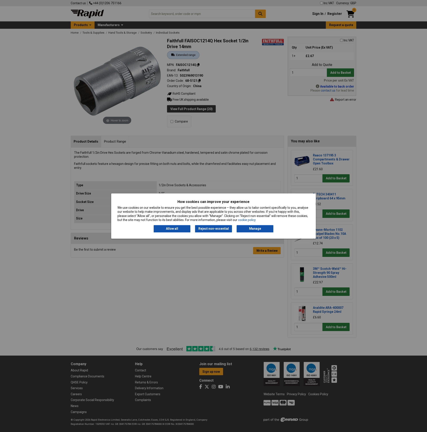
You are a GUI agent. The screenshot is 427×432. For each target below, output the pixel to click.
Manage (255, 229)
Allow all (172, 229)
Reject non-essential (213, 229)
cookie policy (247, 220)
